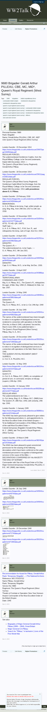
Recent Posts (18, 23)
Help (44, 706)
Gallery (21, 20)
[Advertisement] (23, 56)
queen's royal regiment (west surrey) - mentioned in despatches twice (23, 113)
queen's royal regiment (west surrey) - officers (16, 115)
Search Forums (6, 23)
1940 (8, 98)
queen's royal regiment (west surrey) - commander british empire (22, 108)
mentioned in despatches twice (12, 103)
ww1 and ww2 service (9, 117)
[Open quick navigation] (44, 29)
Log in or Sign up (38, 2)
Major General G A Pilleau (18, 629)
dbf (11, 124)
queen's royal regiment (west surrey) (14, 105)
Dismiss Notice (40, 694)
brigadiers (15, 98)
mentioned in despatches (28, 101)
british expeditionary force (28, 98)
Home (5, 20)
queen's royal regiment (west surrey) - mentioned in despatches (21, 110)
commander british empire (10, 101)
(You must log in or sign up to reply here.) (34, 646)
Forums (12, 20)
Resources (30, 20)
